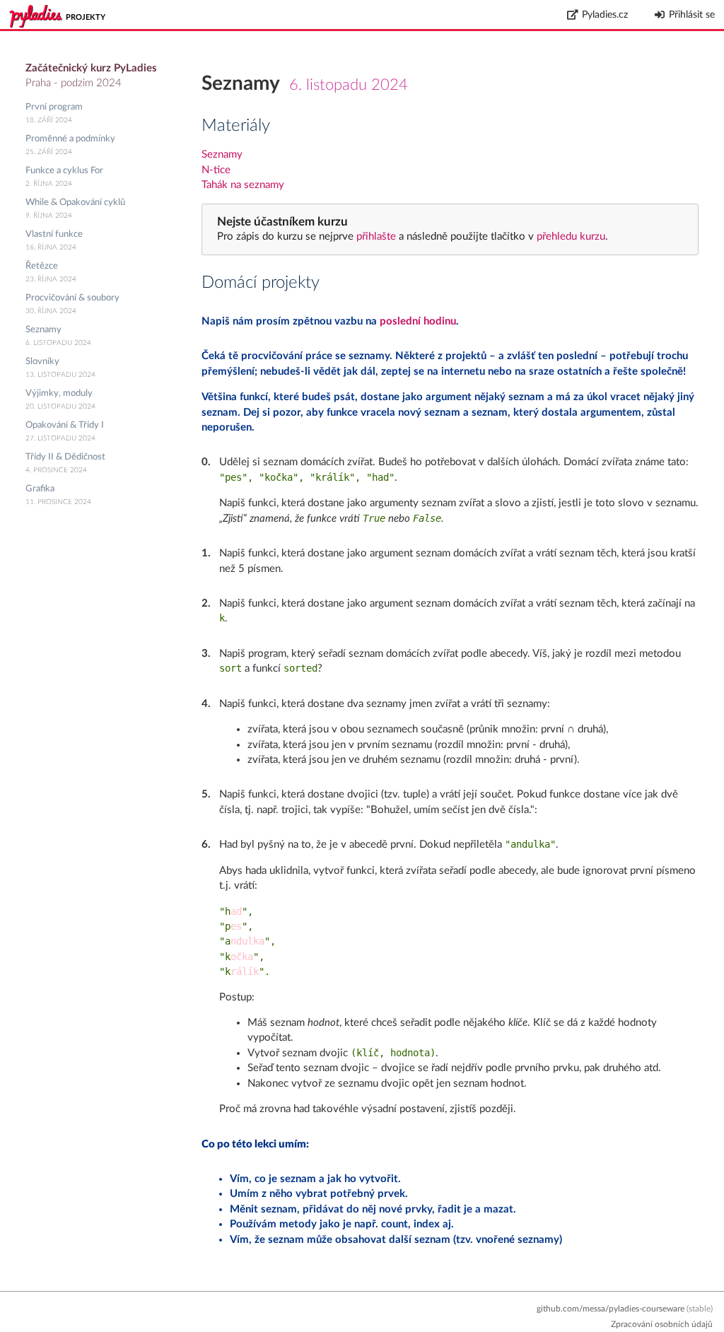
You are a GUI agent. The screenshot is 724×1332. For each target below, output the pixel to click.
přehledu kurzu (569, 236)
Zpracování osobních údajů (662, 1324)
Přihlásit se (692, 15)
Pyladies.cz (605, 15)
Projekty (85, 17)
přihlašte (376, 236)
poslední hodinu (418, 321)
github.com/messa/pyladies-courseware (610, 1308)
